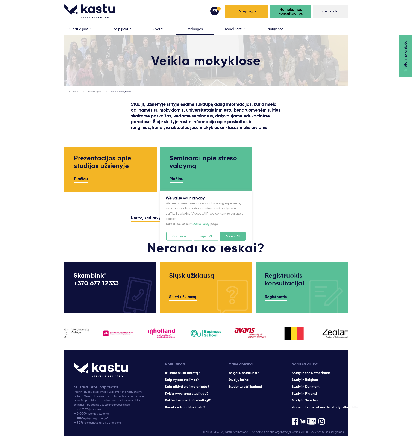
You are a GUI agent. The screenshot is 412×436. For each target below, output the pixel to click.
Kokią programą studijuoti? (187, 393)
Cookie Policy (200, 224)
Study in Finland (304, 393)
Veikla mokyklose (121, 91)
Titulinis (73, 91)
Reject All (206, 236)
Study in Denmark (306, 386)
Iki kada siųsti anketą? (182, 373)
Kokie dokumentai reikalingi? (188, 400)
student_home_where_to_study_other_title (325, 407)
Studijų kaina (238, 379)
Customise (179, 236)
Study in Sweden (305, 400)
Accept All (233, 236)
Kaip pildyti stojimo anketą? (187, 386)
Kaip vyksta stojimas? (182, 379)
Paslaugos (94, 91)
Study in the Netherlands (311, 373)
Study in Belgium (305, 379)
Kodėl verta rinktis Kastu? (185, 407)
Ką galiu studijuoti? (243, 373)
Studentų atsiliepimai (245, 386)
